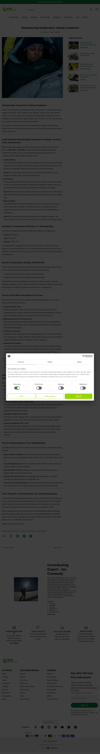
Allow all (79, 396)
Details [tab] (50, 362)
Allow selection (50, 396)
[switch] (39, 388)
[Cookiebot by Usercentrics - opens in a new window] (83, 356)
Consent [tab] (21, 362)
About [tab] (79, 362)
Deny (21, 396)
